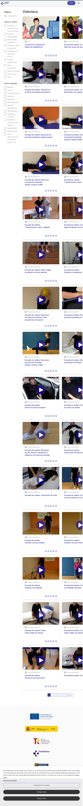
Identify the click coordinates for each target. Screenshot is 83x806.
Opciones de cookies (10, 780)
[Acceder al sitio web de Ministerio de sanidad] (41, 729)
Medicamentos (12, 102)
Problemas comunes (11, 115)
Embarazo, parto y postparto (13, 47)
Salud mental (12, 131)
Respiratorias (12, 128)
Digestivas (11, 99)
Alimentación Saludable (12, 41)
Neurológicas (12, 111)
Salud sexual (12, 74)
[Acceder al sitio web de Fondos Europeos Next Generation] (41, 716)
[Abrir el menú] (78, 3)
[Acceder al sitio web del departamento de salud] (41, 766)
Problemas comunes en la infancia (12, 122)
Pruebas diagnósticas (12, 61)
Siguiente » (69, 695)
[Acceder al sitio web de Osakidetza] (41, 753)
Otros (9, 77)
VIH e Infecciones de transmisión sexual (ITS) (12, 138)
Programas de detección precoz (12, 54)
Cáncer (10, 90)
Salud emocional (13, 71)
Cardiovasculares (13, 93)
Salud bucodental (11, 66)
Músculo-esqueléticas (12, 106)
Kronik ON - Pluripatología (12, 35)
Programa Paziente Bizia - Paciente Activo (13, 28)
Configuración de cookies (41, 785)
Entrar (71, 3)
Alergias (10, 87)
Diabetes (10, 96)
